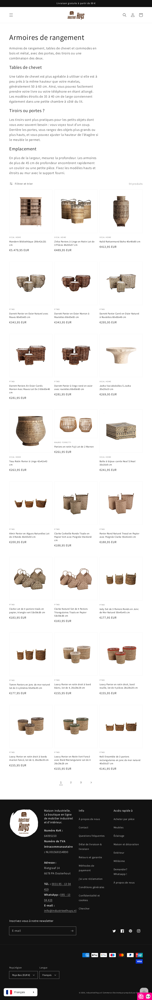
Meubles (119, 827)
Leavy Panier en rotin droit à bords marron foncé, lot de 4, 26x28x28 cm (29, 758)
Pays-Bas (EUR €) (21, 975)
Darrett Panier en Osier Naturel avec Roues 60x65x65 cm (28, 315)
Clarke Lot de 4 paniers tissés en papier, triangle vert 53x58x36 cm (27, 610)
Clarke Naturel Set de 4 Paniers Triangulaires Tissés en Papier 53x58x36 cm (71, 612)
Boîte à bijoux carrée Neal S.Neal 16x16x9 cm (118, 463)
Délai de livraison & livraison (90, 847)
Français (46, 975)
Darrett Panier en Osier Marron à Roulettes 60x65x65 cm (71, 315)
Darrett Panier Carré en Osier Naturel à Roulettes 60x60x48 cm (119, 315)
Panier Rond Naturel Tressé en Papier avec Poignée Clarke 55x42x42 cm (119, 535)
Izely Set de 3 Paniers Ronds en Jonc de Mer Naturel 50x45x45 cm (119, 610)
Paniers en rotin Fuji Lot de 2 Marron (74, 446)
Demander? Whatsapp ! (120, 872)
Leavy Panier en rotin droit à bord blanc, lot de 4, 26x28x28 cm (72, 686)
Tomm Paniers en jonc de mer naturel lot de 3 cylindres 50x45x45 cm (29, 686)
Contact (83, 827)
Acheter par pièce (124, 819)
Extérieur (119, 852)
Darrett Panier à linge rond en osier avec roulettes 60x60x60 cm (73, 387)
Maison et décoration (126, 844)
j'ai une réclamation (91, 878)
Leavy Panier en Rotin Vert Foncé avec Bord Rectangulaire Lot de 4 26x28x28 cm (72, 760)
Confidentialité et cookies (89, 898)
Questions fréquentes (92, 835)
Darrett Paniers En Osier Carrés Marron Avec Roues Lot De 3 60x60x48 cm (29, 389)
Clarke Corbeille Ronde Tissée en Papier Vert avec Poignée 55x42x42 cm (73, 537)
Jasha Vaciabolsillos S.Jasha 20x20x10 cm (115, 387)
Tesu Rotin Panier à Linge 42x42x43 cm (28, 463)
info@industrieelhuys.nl (60, 911)
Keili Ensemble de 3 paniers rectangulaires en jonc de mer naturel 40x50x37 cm (120, 760)
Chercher (84, 908)
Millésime (119, 861)
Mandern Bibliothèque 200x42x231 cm (27, 243)
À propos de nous (89, 819)
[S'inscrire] (72, 931)
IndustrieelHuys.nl (94, 992)
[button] (11, 15)
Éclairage (119, 835)
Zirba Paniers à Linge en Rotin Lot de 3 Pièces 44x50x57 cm (74, 243)
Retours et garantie (90, 857)
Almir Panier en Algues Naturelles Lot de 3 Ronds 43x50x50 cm (29, 535)
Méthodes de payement (86, 868)
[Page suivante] (91, 782)
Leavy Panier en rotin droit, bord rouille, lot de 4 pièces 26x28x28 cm (119, 686)
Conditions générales (91, 887)
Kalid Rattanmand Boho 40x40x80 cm (120, 241)
